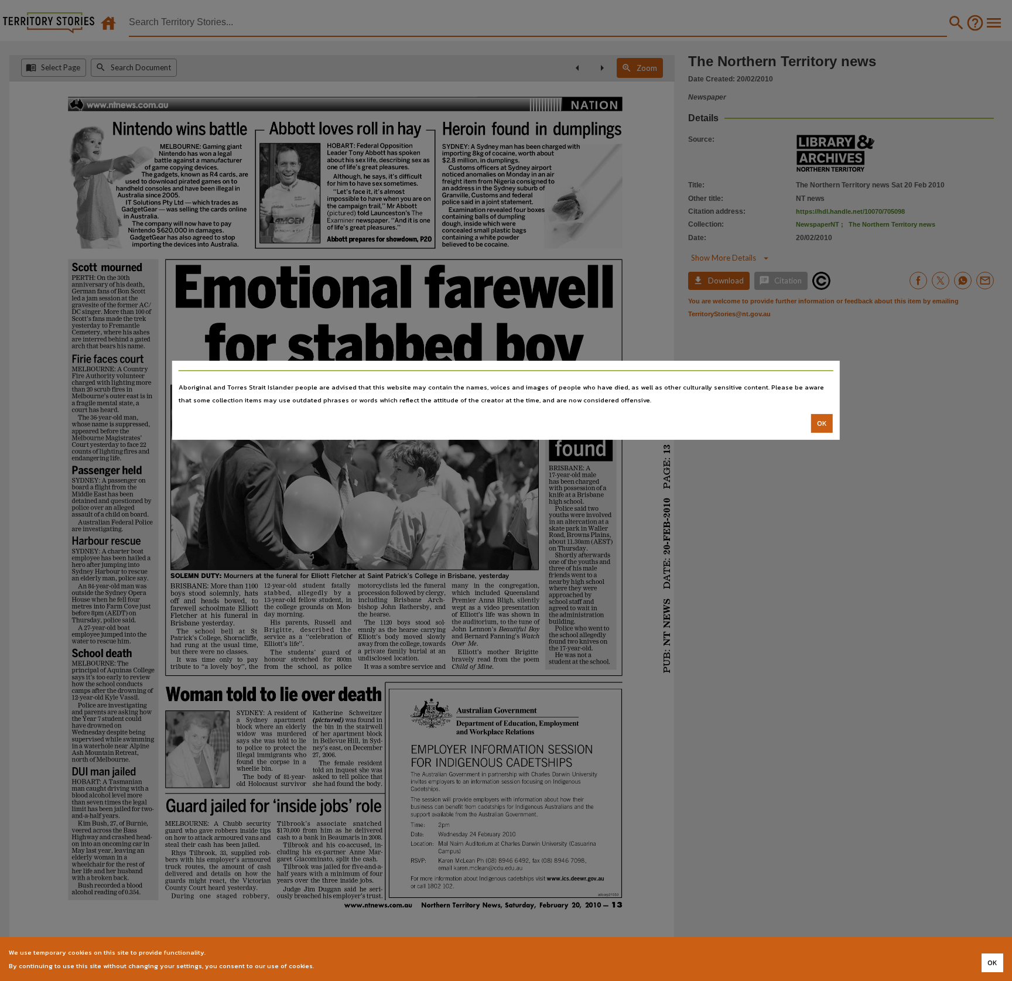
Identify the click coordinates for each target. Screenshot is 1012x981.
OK (822, 423)
